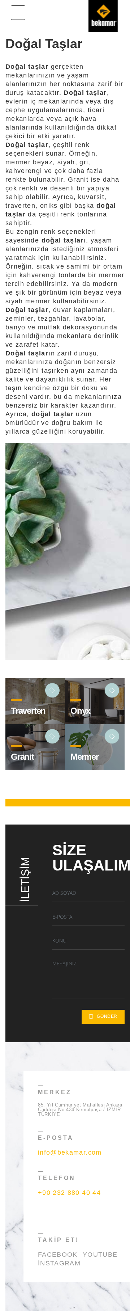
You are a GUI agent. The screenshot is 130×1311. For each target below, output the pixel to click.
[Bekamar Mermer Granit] (103, 12)
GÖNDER (107, 1016)
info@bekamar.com (70, 1152)
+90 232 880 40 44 (69, 1192)
